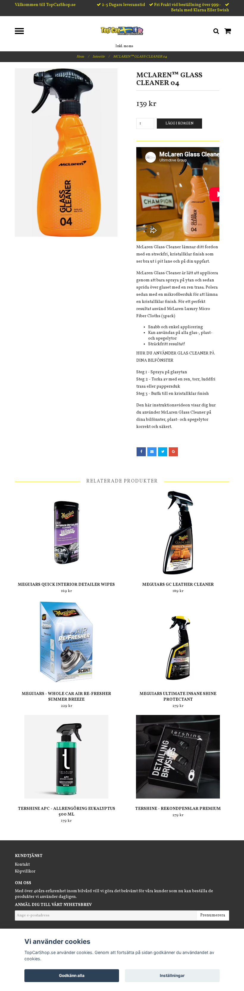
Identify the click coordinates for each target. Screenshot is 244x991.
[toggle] (22, 32)
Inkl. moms (124, 46)
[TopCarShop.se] (122, 30)
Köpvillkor (25, 871)
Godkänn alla (72, 975)
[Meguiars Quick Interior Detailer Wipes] (66, 532)
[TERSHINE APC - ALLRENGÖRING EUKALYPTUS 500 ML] (66, 757)
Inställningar (172, 975)
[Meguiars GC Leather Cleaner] (177, 532)
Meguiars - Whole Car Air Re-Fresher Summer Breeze (66, 696)
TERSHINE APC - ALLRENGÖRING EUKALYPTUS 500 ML (66, 811)
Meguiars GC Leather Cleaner (178, 585)
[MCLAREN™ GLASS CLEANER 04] (66, 152)
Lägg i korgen (179, 123)
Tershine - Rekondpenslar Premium (178, 809)
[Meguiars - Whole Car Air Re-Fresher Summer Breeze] (66, 642)
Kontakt (22, 864)
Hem (82, 56)
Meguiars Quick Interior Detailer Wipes (66, 585)
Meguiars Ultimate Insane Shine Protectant (178, 696)
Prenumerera (212, 915)
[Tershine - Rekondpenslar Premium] (177, 757)
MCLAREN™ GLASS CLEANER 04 (140, 56)
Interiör (101, 56)
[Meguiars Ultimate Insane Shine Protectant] (177, 642)
